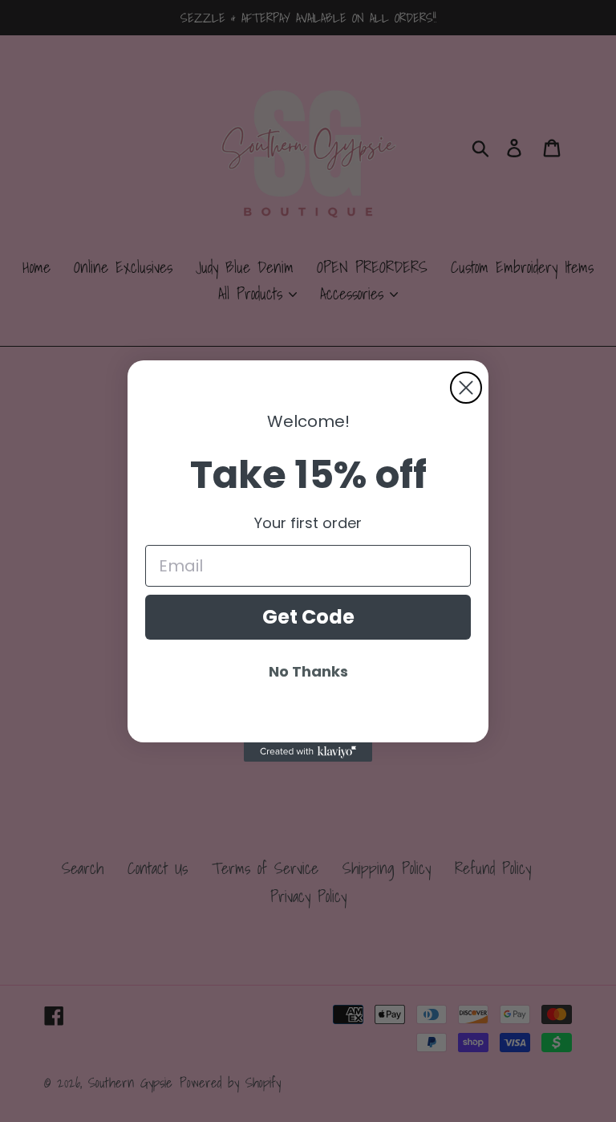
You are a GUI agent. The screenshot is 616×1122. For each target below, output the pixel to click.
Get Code (308, 617)
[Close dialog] (466, 387)
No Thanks (308, 671)
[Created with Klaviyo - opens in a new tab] (308, 752)
